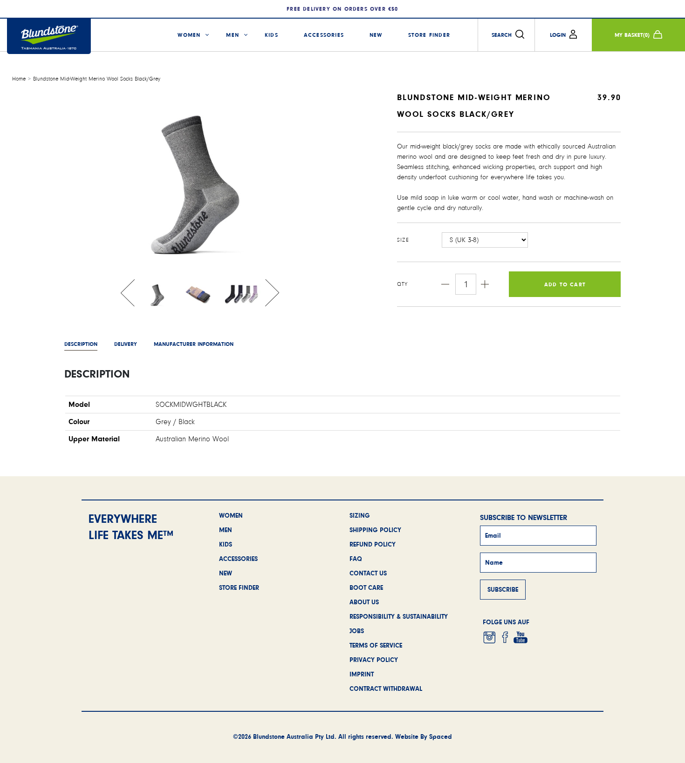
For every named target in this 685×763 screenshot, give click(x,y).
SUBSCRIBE (502, 589)
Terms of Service (375, 645)
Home (19, 79)
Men (232, 35)
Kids (271, 35)
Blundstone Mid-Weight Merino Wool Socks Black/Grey (96, 79)
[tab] (193, 344)
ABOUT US (364, 602)
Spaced (440, 736)
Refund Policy (372, 544)
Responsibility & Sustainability (398, 616)
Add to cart (565, 284)
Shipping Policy (375, 529)
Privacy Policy (373, 659)
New (376, 35)
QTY (402, 284)
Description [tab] (80, 344)
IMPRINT (361, 674)
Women (189, 35)
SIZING (359, 515)
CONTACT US (368, 573)
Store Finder (429, 35)
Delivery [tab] (125, 344)
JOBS (356, 631)
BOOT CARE (366, 587)
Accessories (324, 35)
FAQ (355, 558)
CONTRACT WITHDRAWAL (385, 688)
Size (403, 240)
